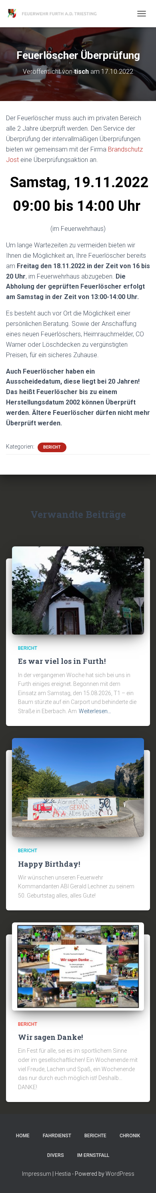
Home (23, 1135)
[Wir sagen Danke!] (78, 965)
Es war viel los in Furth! (62, 661)
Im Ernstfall (93, 1155)
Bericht (52, 447)
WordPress (120, 1174)
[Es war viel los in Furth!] (78, 590)
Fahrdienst (57, 1135)
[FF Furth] (56, 13)
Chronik (130, 1135)
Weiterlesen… (95, 711)
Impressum (36, 1174)
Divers (55, 1155)
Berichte (95, 1135)
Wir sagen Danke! (50, 1037)
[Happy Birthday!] (78, 787)
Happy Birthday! (49, 864)
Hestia (63, 1174)
